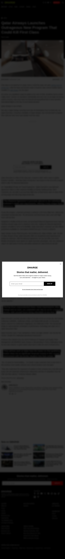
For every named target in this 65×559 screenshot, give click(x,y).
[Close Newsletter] (60, 264)
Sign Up (49, 284)
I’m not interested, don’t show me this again (32, 289)
